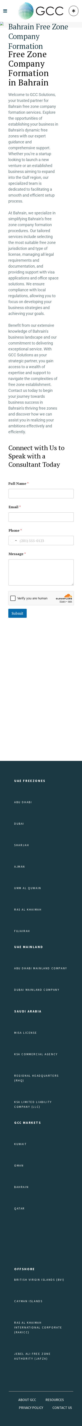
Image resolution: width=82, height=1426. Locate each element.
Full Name (19, 483)
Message (17, 554)
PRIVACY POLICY (31, 1407)
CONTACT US (62, 1407)
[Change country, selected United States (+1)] (13, 540)
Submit (17, 613)
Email (15, 507)
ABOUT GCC (27, 1400)
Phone (15, 530)
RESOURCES (54, 1400)
